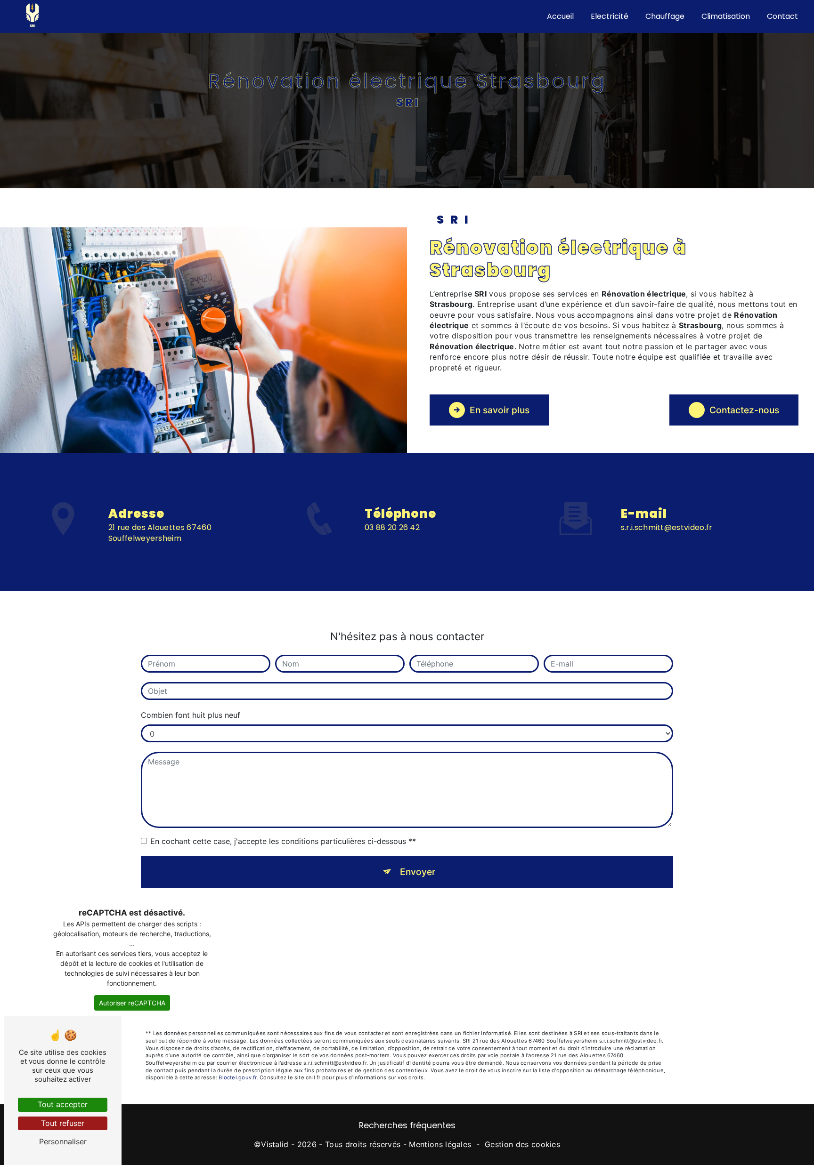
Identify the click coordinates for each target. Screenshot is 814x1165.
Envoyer (417, 871)
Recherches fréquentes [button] (407, 1125)
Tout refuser (62, 1123)
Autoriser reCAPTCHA (132, 1003)
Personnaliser (63, 1141)
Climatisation (725, 16)
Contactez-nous (744, 410)
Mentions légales (440, 1144)
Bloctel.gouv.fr (237, 1077)
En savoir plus (499, 410)
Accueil (560, 16)
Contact (782, 16)
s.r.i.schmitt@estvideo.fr (667, 527)
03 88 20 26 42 (392, 527)
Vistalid (275, 1144)
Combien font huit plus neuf (190, 715)
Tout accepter (63, 1104)
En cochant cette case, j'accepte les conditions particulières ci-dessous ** (283, 841)
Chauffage (664, 16)
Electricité (609, 16)
